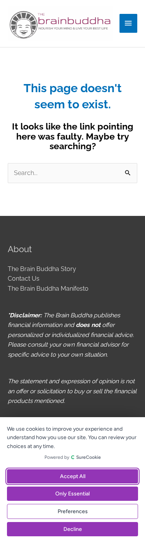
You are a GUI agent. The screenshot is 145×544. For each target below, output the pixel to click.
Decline (72, 529)
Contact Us (23, 278)
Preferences (73, 511)
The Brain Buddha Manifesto (48, 288)
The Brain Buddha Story (42, 269)
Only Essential (72, 493)
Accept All (72, 476)
